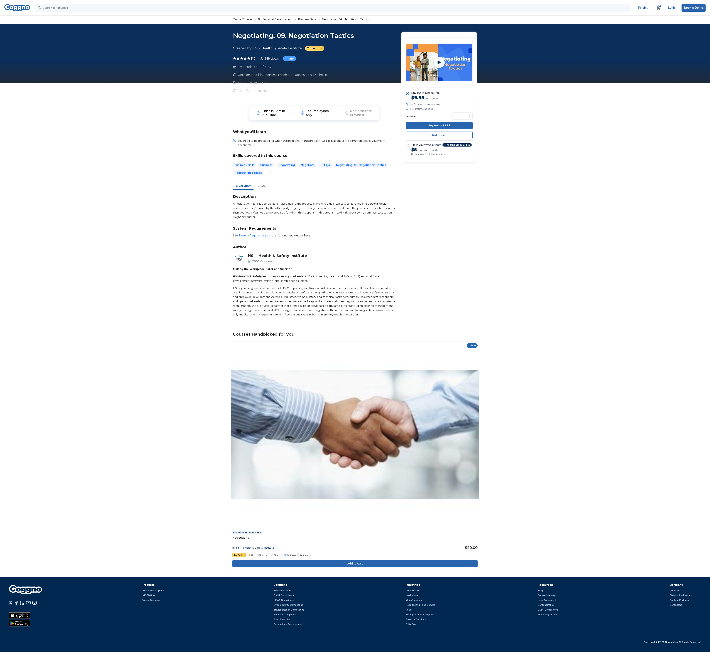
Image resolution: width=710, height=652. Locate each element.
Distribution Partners (681, 595)
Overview (243, 186)
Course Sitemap (547, 595)
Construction (413, 590)
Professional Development (275, 19)
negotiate (308, 165)
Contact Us (676, 604)
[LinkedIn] (22, 603)
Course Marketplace (153, 590)
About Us (675, 590)
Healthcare (412, 595)
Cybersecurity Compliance (288, 604)
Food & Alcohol (282, 619)
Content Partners (679, 600)
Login (672, 8)
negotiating (286, 165)
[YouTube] (28, 603)
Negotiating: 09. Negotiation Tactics (345, 19)
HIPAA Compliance (284, 600)
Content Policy (546, 604)
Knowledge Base (547, 614)
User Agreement (547, 600)
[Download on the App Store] (27, 615)
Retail (409, 609)
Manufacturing (414, 600)
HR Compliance (282, 590)
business (266, 165)
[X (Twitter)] (10, 602)
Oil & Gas (411, 624)
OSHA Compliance (284, 595)
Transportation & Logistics (420, 614)
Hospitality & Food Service (420, 604)
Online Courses (242, 19)
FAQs (261, 186)
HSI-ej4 (325, 165)
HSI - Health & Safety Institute (277, 48)
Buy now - (439, 125)
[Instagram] (34, 603)
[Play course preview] (439, 62)
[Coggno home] (17, 7)
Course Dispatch (151, 600)
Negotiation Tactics (248, 172)
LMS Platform (149, 595)
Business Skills (307, 19)
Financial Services (416, 619)
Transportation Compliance (289, 609)
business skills (244, 165)
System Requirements (253, 235)
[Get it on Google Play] (27, 623)
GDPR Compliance (548, 609)
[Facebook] (16, 603)
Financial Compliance (285, 614)
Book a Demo (693, 8)
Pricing (643, 8)
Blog (540, 590)
